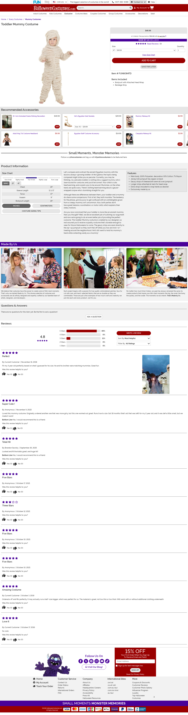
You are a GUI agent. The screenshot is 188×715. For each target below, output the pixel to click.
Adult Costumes (40, 14)
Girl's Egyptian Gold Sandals (84, 116)
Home (39, 679)
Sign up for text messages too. (130, 666)
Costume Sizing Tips (31, 211)
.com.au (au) (112, 688)
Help (153, 2)
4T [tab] (19, 183)
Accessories (130, 14)
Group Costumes (116, 14)
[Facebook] (80, 661)
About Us (86, 682)
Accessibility (88, 693)
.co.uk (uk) (111, 685)
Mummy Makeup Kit (143, 116)
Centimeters (46, 206)
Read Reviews (153, 44)
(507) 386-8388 (121, 2)
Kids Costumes (55, 14)
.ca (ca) (110, 682)
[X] (86, 661)
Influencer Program (140, 690)
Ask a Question (94, 317)
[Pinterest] (91, 661)
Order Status (63, 685)
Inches (16, 206)
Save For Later (149, 67)
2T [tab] (13, 183)
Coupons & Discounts (141, 682)
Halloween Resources (92, 698)
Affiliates (86, 685)
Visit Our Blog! (95, 667)
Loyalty (135, 693)
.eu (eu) (110, 693)
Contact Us (138, 2)
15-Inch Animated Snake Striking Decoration (29, 116)
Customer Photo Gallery (142, 688)
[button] (141, 8)
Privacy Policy (88, 690)
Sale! (153, 14)
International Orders (66, 690)
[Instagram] (96, 661)
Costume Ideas (81, 14)
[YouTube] (102, 661)
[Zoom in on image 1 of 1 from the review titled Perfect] (156, 374)
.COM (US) (60, 2)
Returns (61, 688)
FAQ (59, 693)
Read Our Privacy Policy (135, 674)
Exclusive (68, 14)
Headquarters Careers (92, 688)
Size (113, 46)
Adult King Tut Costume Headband (25, 133)
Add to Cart (149, 60)
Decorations (143, 14)
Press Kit (86, 696)
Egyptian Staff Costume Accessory (86, 133)
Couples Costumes (98, 14)
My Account (42, 682)
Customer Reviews (140, 685)
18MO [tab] (5, 183)
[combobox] (102, 8)
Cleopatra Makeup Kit (143, 133)
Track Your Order (44, 686)
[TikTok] (107, 661)
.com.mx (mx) (112, 690)
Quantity (180, 46)
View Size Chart (148, 55)
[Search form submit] (130, 8)
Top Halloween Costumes (138, 697)
